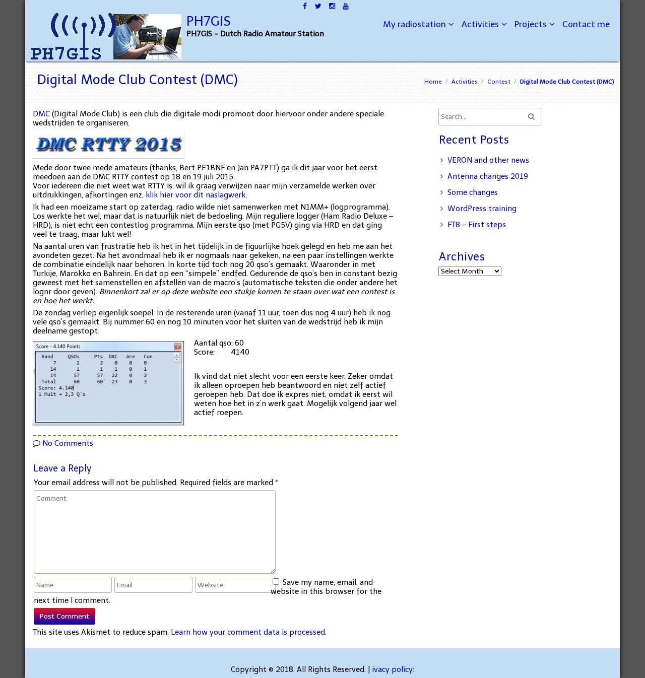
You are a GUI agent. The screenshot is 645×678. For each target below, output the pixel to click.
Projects (530, 24)
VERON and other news (488, 160)
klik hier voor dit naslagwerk (195, 194)
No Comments (67, 443)
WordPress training (482, 208)
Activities (480, 24)
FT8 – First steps (476, 224)
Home (433, 81)
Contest (498, 81)
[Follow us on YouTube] (345, 5)
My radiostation (414, 24)
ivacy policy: (393, 669)
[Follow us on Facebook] (304, 5)
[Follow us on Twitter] (318, 5)
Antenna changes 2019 (487, 176)
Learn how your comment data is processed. (249, 632)
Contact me (586, 24)
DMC (42, 113)
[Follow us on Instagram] (332, 5)
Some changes (472, 192)
